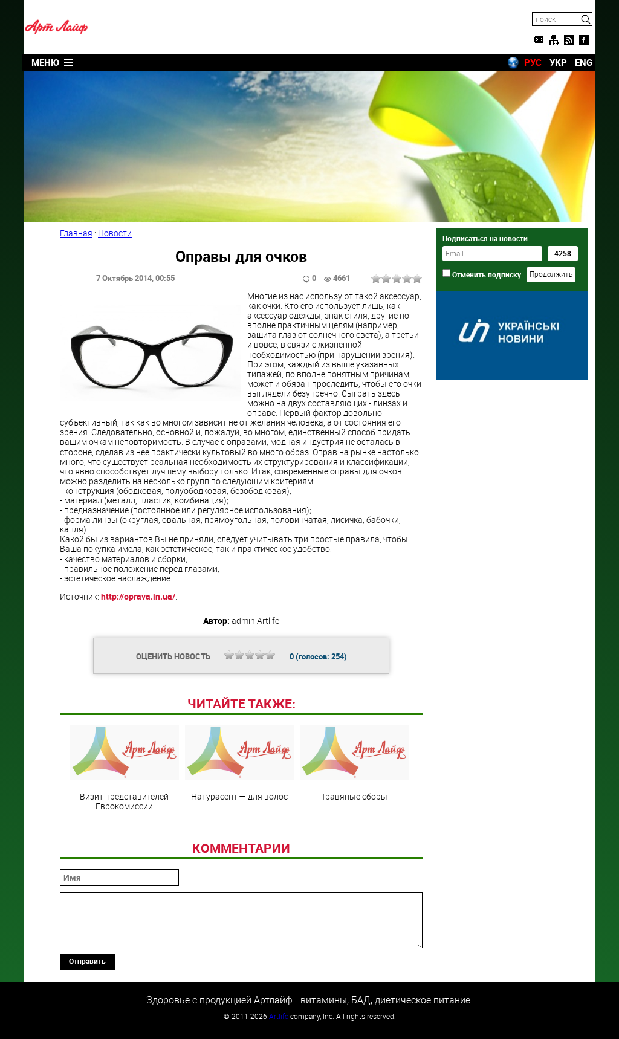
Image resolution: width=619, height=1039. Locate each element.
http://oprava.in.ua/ (138, 596)
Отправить (87, 961)
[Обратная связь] (538, 40)
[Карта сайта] (554, 40)
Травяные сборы (354, 796)
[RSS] (569, 40)
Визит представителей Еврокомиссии (124, 801)
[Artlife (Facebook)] (584, 40)
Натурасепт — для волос (239, 796)
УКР (558, 62)
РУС (533, 62)
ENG (583, 62)
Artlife (278, 1016)
